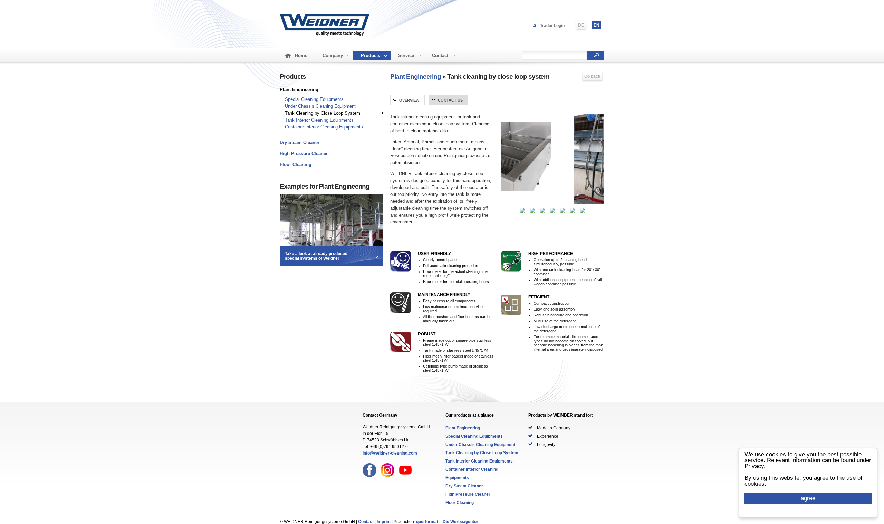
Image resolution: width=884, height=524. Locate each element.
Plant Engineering (299, 89)
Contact (440, 55)
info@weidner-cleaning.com (390, 453)
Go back (592, 76)
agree (808, 498)
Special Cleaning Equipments (314, 99)
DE (581, 25)
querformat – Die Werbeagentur (447, 521)
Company (333, 55)
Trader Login (552, 25)
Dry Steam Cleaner (299, 142)
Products (370, 55)
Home (301, 55)
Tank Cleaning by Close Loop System (322, 113)
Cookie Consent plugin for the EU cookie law (808, 510)
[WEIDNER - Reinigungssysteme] (324, 34)
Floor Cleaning (295, 164)
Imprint (384, 521)
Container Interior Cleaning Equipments (324, 127)
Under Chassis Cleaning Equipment (320, 106)
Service (406, 55)
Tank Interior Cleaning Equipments (319, 120)
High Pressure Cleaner (304, 153)
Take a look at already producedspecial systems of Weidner (316, 256)
